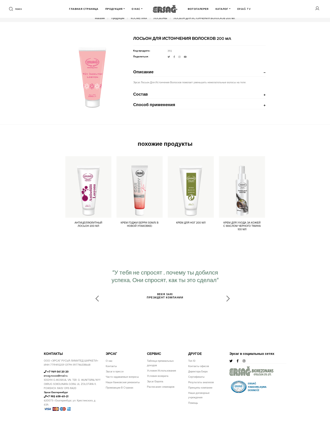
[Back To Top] (321, 407)
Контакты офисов (198, 366)
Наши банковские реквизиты (123, 382)
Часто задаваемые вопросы (122, 376)
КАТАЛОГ (222, 9)
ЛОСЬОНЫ (160, 18)
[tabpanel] (165, 297)
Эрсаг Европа (155, 381)
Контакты (111, 366)
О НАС (136, 9)
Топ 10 (191, 360)
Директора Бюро (198, 371)
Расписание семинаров (160, 386)
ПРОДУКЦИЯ (114, 9)
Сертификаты (196, 376)
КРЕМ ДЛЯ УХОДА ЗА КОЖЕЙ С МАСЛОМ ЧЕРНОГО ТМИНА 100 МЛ (242, 226)
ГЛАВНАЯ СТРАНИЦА (83, 9)
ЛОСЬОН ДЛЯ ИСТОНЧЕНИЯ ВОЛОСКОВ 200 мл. (204, 18)
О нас (109, 360)
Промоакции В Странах (119, 387)
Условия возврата (157, 376)
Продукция (117, 18)
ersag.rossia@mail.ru (56, 375)
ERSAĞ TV (244, 9)
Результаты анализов (201, 382)
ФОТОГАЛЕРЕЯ (198, 9)
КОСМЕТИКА (139, 18)
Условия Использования (161, 370)
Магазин (100, 18)
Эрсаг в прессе (115, 371)
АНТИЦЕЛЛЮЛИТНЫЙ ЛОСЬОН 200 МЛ (88, 224)
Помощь (193, 402)
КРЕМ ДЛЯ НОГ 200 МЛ (191, 222)
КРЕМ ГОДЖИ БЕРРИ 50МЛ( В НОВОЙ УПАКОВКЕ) (139, 224)
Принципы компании (200, 387)
